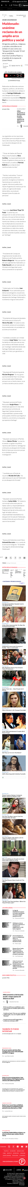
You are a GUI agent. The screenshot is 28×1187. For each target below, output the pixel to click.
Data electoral (12, 9)
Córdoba (22, 1153)
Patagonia (15, 1155)
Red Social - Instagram (18, 1146)
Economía (13, 1151)
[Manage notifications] (24, 1178)
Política (11, 16)
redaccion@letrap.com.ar (18, 1182)
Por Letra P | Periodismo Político (5, 65)
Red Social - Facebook (13, 1146)
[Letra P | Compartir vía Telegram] (20, 558)
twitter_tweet (6, 204)
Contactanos (3, 1146)
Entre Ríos (16, 1153)
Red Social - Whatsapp (26, 1146)
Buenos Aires (20, 1151)
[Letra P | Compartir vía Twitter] (10, 558)
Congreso (22, 1155)
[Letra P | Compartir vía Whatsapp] (6, 558)
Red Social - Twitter (9, 1146)
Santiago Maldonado (11, 563)
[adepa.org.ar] (18, 1170)
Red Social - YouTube (22, 1146)
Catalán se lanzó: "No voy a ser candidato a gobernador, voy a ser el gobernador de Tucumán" (14, 1015)
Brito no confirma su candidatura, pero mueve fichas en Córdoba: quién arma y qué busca (14, 1008)
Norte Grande (7, 1155)
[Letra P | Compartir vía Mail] (24, 558)
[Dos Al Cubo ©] (7, 1170)
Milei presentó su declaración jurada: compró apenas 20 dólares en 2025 (13, 996)
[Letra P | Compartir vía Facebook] (15, 558)
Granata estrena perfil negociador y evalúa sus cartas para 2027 (13, 1020)
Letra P (5, 15)
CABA (4, 1153)
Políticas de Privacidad (21, 1184)
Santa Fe (9, 1153)
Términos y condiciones (12, 1183)
